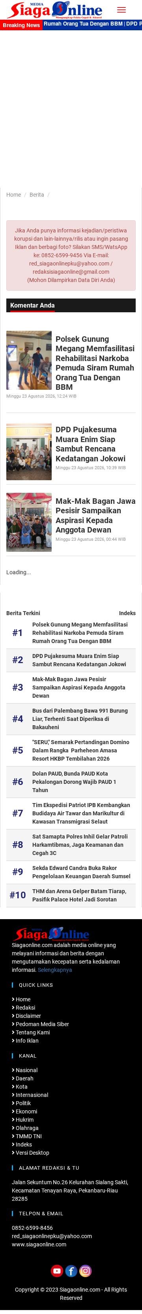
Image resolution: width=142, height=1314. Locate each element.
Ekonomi (26, 1111)
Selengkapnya (55, 970)
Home (13, 195)
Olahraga (27, 1128)
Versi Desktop (32, 1153)
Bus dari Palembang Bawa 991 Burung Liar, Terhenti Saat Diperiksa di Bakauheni (80, 719)
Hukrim (24, 1120)
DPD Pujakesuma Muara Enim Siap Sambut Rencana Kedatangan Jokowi (90, 444)
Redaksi (25, 1007)
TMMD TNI (28, 1136)
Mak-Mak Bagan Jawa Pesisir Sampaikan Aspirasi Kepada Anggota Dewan (96, 515)
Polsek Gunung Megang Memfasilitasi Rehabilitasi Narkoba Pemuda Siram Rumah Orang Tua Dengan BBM (95, 363)
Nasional (26, 1070)
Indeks (127, 613)
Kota (21, 1087)
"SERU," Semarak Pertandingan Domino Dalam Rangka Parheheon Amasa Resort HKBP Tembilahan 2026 (80, 750)
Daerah (24, 1078)
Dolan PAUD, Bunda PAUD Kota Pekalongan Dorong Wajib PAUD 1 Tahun (74, 781)
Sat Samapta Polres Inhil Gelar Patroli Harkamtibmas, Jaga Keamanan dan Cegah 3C (80, 844)
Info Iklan (27, 1041)
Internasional (31, 1095)
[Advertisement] (71, 105)
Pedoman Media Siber (42, 1024)
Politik (23, 1103)
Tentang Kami (32, 1032)
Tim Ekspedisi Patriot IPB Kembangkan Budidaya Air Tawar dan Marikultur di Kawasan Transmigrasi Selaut (81, 813)
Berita (37, 195)
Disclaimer (28, 1016)
